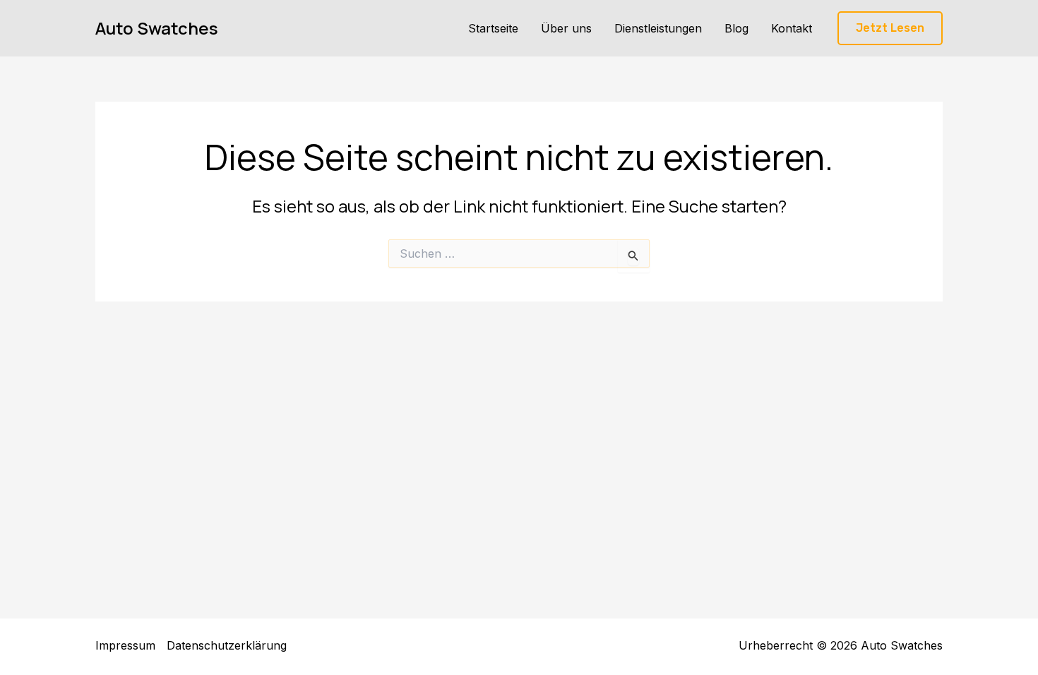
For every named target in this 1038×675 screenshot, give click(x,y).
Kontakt (791, 28)
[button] (890, 28)
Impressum (125, 645)
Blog (736, 28)
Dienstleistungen (658, 28)
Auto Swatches (156, 28)
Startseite (493, 28)
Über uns (566, 28)
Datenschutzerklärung (227, 645)
